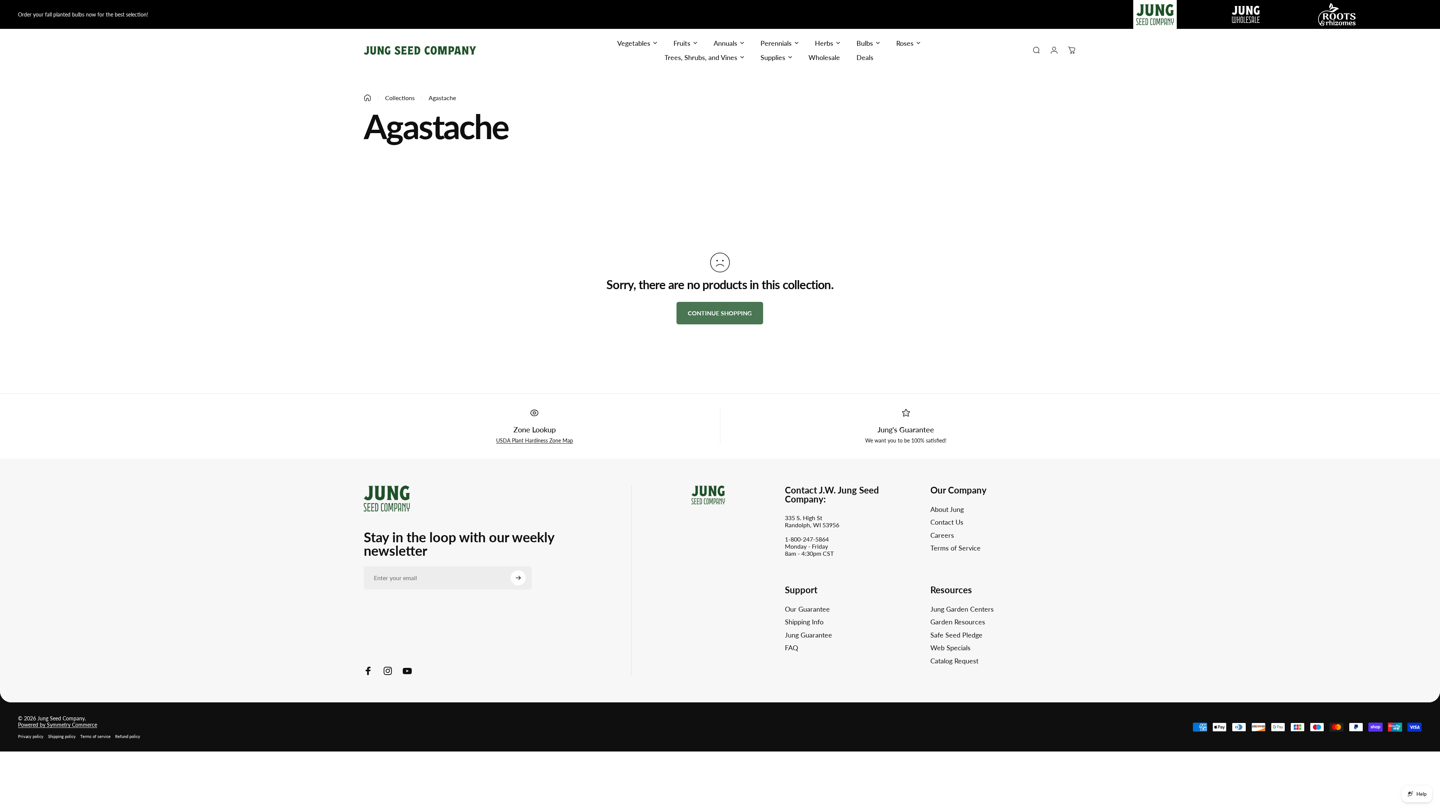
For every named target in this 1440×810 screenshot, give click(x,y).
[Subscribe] (518, 577)
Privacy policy (31, 736)
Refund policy (127, 736)
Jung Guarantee (808, 635)
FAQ (791, 648)
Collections (400, 97)
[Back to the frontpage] (367, 98)
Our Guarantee (807, 609)
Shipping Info (804, 622)
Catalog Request (954, 661)
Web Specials (950, 648)
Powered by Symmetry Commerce (57, 725)
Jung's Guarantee (906, 429)
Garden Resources (957, 622)
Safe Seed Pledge (956, 635)
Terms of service (95, 736)
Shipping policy (62, 736)
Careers (942, 535)
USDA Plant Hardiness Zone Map (534, 440)
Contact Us (946, 522)
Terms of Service (955, 548)
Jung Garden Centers (962, 609)
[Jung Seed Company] (387, 497)
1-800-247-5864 (807, 539)
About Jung (947, 509)
